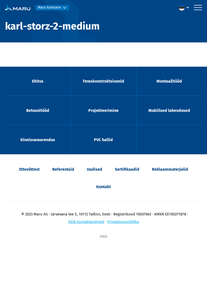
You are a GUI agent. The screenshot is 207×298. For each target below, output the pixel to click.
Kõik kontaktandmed (86, 221)
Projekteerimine (103, 110)
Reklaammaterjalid (170, 169)
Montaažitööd (169, 81)
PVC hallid (103, 139)
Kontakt (103, 186)
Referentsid (63, 169)
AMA (103, 236)
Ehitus (37, 81)
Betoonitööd (37, 110)
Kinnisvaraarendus (37, 139)
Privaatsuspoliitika (123, 221)
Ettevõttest (29, 169)
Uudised (94, 169)
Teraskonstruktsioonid (103, 81)
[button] (185, 8)
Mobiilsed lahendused (169, 110)
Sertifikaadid (127, 169)
